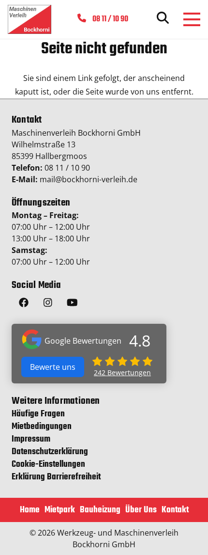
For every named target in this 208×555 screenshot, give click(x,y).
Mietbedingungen (42, 427)
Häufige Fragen (38, 414)
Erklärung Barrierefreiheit (56, 477)
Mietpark (60, 510)
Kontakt (175, 510)
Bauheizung (100, 510)
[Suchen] (162, 19)
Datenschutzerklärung (50, 452)
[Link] (29, 19)
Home (30, 510)
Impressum (31, 439)
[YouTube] (72, 304)
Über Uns (141, 510)
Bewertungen (122, 372)
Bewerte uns (52, 367)
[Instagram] (48, 304)
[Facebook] (24, 304)
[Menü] (191, 19)
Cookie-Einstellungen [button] (48, 465)
